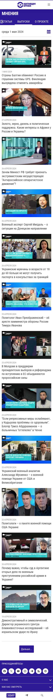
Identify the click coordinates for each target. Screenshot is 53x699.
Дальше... (26, 649)
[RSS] (38, 671)
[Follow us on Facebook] (4, 671)
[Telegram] (26, 695)
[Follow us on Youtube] (18, 671)
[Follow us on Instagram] (25, 671)
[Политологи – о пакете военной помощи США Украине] (26, 502)
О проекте (42, 21)
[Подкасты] (45, 671)
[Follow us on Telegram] (32, 671)
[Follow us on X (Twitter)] (11, 671)
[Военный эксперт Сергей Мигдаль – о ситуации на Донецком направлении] (26, 203)
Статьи (7, 21)
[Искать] (42, 695)
